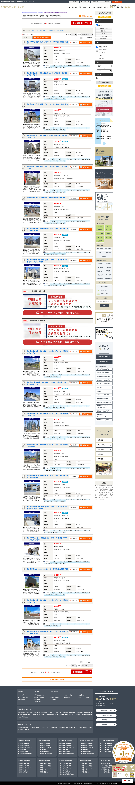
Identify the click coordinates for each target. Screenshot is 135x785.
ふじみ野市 (100, 233)
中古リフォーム (88, 727)
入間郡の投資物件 (85, 772)
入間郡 (100, 241)
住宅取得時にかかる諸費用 (66, 727)
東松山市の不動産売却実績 (103, 380)
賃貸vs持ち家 (54, 727)
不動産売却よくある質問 (103, 420)
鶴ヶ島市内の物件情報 (86, 740)
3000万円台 (100, 267)
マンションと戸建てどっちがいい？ (39, 727)
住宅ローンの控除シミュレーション (28, 729)
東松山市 (100, 230)
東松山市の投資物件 (65, 751)
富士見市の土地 (64, 770)
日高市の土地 (22, 770)
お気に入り (86, 1)
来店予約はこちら (106, 720)
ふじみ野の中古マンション (108, 747)
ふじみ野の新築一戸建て (107, 743)
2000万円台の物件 (105, 772)
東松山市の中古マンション (67, 747)
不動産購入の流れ (23, 727)
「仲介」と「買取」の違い (103, 394)
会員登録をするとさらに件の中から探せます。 (46, 23)
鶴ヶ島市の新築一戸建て (87, 743)
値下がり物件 (100, 274)
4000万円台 (108, 267)
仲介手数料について (24, 717)
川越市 (100, 226)
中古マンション (51, 30)
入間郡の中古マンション (87, 768)
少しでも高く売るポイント (33, 712)
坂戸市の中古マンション (46, 747)
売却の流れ (99, 387)
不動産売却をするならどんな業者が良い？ (102, 406)
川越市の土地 (22, 749)
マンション (108, 252)
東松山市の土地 (64, 749)
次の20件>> (89, 37)
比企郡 (100, 237)
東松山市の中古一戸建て (66, 745)
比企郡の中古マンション (46, 768)
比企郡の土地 (43, 770)
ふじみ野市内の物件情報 (107, 740)
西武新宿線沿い (108, 278)
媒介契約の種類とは (87, 714)
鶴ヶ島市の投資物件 (86, 751)
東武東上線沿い (108, 274)
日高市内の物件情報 (24, 760)
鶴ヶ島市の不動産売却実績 (103, 376)
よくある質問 (76, 714)
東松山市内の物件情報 (65, 740)
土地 (58, 30)
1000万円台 (100, 263)
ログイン (117, 1)
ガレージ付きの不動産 (106, 766)
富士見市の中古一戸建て (66, 766)
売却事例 (37, 699)
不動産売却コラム (104, 362)
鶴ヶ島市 (108, 230)
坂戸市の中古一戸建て (45, 745)
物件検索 (74, 7)
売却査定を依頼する (104, 356)
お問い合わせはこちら (106, 715)
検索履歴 (107, 1)
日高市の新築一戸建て (24, 764)
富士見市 (108, 237)
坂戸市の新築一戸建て (45, 743)
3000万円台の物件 (105, 770)
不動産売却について (40, 695)
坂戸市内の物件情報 (44, 740)
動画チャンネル (55, 697)
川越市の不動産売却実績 (103, 372)
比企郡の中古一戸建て (45, 766)
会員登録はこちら (106, 724)
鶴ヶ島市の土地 (85, 749)
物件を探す (22, 695)
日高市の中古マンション (25, 768)
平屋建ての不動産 (105, 764)
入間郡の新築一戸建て (86, 764)
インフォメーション (84, 697)
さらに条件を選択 (105, 82)
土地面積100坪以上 (108, 271)
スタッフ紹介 (91, 7)
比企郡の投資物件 (44, 772)
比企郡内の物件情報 (44, 760)
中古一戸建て (43, 30)
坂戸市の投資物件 (44, 751)
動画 (84, 7)
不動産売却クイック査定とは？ (102, 415)
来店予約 (54, 699)
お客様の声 (82, 695)
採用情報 (106, 7)
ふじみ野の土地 (105, 749)
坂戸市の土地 (43, 749)
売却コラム (38, 702)
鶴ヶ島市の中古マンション (87, 747)
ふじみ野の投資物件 (106, 751)
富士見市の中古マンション (67, 768)
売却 (80, 7)
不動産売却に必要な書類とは (104, 402)
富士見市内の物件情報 (65, 760)
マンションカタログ (24, 697)
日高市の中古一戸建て (24, 766)
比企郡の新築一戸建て (45, 764)
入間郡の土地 (84, 770)
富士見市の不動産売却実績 (67, 774)
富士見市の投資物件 (65, 772)
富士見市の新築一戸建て (66, 764)
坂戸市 (108, 226)
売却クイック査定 (39, 697)
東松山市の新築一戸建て (66, 743)
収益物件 (62, 30)
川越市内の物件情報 (24, 740)
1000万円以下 (100, 271)
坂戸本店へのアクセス (106, 710)
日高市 (108, 233)
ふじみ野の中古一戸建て (107, 745)
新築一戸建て (35, 30)
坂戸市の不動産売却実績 (103, 369)
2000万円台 (108, 263)
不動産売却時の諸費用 (102, 398)
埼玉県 (100, 25)
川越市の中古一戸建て (24, 745)
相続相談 (99, 391)
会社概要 (99, 7)
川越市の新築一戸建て (24, 743)
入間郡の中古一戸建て (86, 766)
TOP (69, 7)
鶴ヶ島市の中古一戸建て (87, 745)
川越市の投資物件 (23, 751)
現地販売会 (22, 699)
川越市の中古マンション (25, 747)
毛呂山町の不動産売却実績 (103, 383)
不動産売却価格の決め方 (103, 411)
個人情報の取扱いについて (64, 783)
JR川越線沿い (100, 278)
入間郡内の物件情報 (85, 760)
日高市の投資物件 (23, 772)
